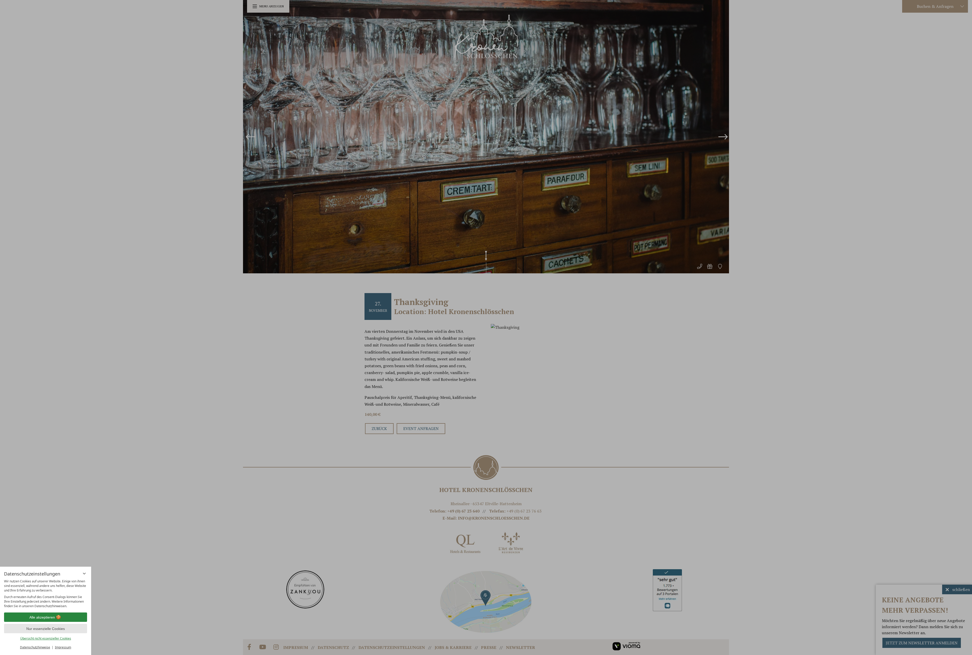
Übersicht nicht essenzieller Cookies (45, 638)
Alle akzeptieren (42, 617)
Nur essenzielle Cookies (45, 629)
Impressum (63, 647)
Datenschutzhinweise (35, 647)
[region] (45, 593)
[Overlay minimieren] (84, 573)
